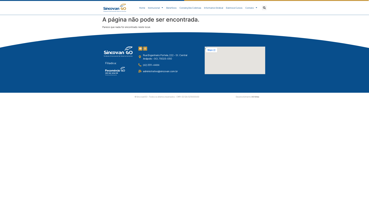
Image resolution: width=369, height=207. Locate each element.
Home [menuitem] (142, 7)
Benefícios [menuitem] (171, 7)
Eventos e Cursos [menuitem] (234, 7)
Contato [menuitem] (249, 7)
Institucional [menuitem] (154, 7)
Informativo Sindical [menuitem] (213, 7)
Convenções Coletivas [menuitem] (190, 7)
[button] (264, 7)
